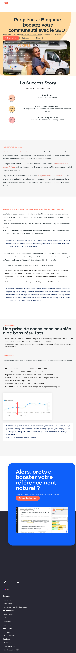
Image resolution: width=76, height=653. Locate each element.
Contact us (7, 643)
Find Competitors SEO (11, 650)
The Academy (10, 636)
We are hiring (8, 614)
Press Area (7, 625)
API (5, 618)
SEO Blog (7, 632)
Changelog (7, 621)
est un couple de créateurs (17, 152)
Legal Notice (8, 603)
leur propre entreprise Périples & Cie (51, 176)
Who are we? (8, 600)
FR (8, 589)
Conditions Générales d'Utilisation (15, 607)
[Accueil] (38, 2)
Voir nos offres (11, 38)
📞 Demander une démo (31, 38)
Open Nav (72, 3)
